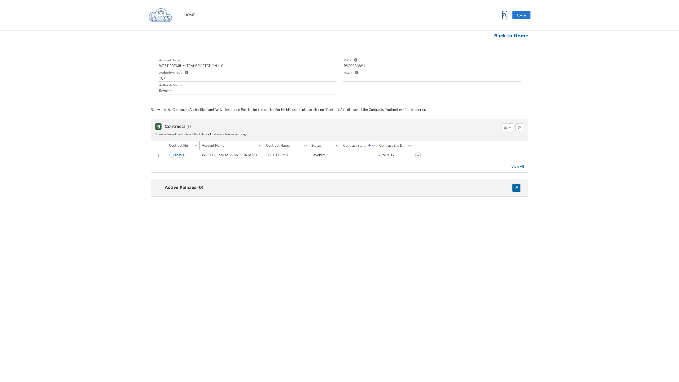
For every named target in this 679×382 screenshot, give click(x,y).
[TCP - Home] (160, 15)
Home (189, 15)
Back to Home (511, 36)
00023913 (177, 155)
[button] (180, 145)
